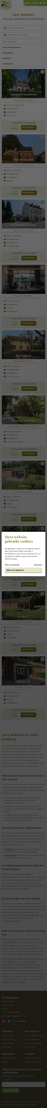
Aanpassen (38, 565)
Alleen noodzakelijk (12, 565)
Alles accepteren (15, 570)
